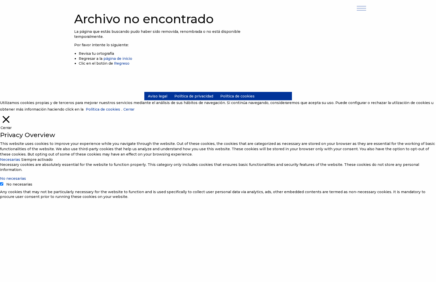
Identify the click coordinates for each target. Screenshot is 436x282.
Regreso (121, 63)
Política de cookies (237, 96)
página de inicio (117, 58)
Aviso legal (157, 96)
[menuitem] (157, 96)
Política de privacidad (193, 96)
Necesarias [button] (10, 159)
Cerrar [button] (128, 109)
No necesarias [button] (13, 178)
